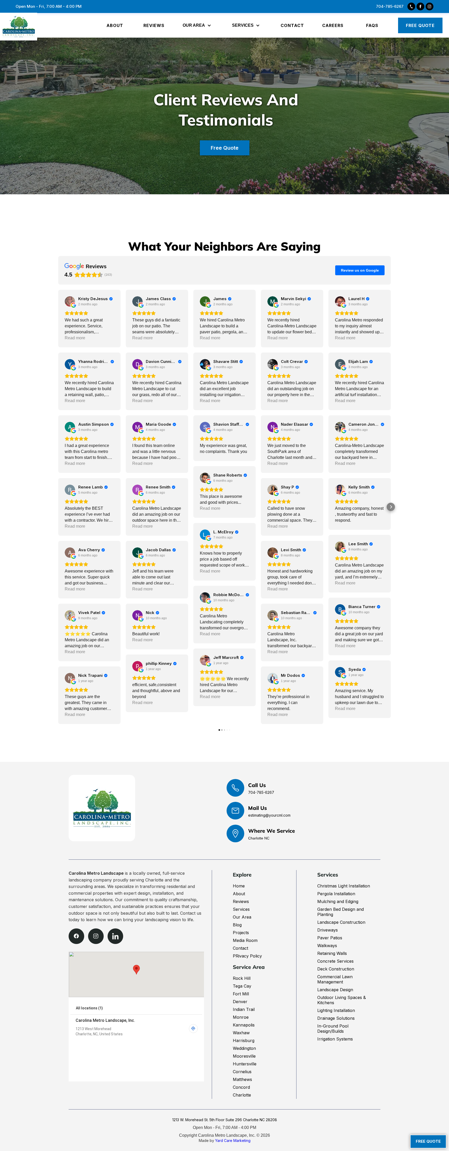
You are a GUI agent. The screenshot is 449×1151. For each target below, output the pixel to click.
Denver (240, 1001)
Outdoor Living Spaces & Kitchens (341, 1000)
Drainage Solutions (336, 1018)
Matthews (242, 1079)
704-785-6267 (261, 792)
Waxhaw (241, 1032)
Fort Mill (241, 993)
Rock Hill (241, 978)
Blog (237, 924)
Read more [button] (75, 338)
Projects (241, 932)
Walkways (327, 945)
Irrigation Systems (335, 1039)
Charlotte (242, 1095)
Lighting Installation (336, 1010)
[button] (198, 25)
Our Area (242, 917)
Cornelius (242, 1071)
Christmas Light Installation (343, 885)
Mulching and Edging (337, 901)
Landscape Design (335, 989)
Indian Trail (244, 1009)
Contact (240, 948)
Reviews (241, 901)
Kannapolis (244, 1025)
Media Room (245, 940)
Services (241, 909)
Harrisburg (243, 1040)
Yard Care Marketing (232, 1140)
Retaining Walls (332, 953)
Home (239, 885)
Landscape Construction (341, 922)
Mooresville (244, 1056)
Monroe (241, 1017)
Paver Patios (329, 937)
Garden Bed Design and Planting (340, 912)
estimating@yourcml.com (269, 815)
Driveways (327, 930)
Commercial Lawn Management (335, 979)
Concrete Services (335, 961)
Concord (241, 1087)
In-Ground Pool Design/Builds (332, 1028)
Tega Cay (242, 986)
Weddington (244, 1048)
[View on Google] (70, 301)
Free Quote (225, 148)
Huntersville (244, 1063)
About (239, 893)
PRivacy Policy (247, 956)
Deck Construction (335, 968)
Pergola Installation (336, 893)
